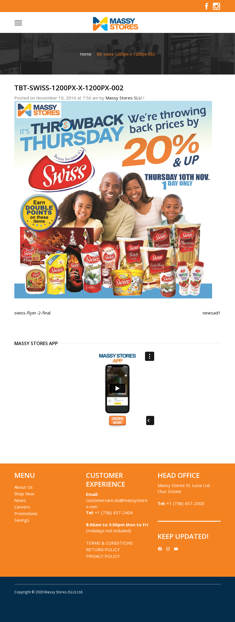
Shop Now (24, 493)
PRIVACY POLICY (103, 556)
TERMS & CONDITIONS (109, 543)
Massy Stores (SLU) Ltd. (63, 592)
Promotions (26, 513)
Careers (22, 507)
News (20, 500)
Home (85, 54)
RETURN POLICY (103, 549)
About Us (23, 487)
